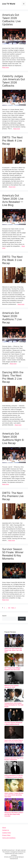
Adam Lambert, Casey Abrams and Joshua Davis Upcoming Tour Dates (13, 794)
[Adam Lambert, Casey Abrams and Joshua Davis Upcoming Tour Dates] (14, 785)
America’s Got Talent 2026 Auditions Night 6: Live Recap (13, 438)
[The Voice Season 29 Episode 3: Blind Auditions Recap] (14, 714)
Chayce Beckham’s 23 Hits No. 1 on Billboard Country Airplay (13, 776)
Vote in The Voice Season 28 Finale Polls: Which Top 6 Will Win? (13, 650)
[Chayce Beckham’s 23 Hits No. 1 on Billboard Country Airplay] (14, 767)
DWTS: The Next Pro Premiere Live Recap (13, 496)
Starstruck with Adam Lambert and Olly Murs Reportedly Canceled (13, 814)
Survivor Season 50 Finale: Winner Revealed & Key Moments (12, 554)
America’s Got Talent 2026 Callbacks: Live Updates (11, 19)
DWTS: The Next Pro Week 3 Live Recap (12, 260)
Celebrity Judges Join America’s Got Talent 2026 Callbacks (13, 81)
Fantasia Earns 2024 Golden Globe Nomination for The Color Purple (13, 704)
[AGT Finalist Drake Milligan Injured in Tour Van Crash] (14, 659)
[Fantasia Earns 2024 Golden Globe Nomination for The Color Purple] (14, 695)
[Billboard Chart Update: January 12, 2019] (14, 677)
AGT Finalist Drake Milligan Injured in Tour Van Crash (12, 668)
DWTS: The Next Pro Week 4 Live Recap (12, 140)
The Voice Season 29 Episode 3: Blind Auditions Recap (13, 723)
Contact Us (5, 830)
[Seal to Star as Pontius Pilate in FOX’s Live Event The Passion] (14, 732)
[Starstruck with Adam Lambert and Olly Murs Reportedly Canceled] (14, 804)
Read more (5, 67)
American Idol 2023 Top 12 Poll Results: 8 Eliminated (13, 758)
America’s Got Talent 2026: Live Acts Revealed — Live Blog (12, 200)
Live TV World (8, 4)
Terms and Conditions (8, 838)
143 (9, 607)
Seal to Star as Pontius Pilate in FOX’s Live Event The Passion (13, 741)
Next (13, 607)
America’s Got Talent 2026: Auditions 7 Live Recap (12, 317)
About (4, 827)
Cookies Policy (6, 832)
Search (4, 615)
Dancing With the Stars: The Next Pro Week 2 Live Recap (12, 377)
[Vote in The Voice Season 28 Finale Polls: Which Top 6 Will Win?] (14, 640)
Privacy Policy (6, 835)
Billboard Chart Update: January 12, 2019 (11, 686)
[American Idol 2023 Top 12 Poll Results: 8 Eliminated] (14, 750)
